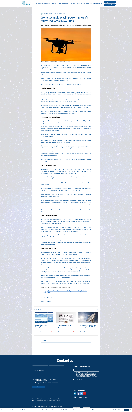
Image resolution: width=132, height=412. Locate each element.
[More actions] (90, 13)
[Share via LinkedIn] (48, 297)
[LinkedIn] (75, 393)
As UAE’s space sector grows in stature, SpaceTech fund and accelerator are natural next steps (88, 326)
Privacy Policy (92, 409)
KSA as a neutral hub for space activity (64, 326)
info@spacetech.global (82, 397)
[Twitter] (81, 393)
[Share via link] (51, 297)
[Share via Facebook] (41, 297)
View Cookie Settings (117, 409)
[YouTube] (84, 393)
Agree (126, 409)
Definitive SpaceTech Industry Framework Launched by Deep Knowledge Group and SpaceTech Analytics (41, 326)
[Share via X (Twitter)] (44, 297)
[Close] (130, 410)
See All (97, 309)
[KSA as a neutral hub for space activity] (66, 317)
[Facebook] (78, 393)
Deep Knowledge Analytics (54, 400)
